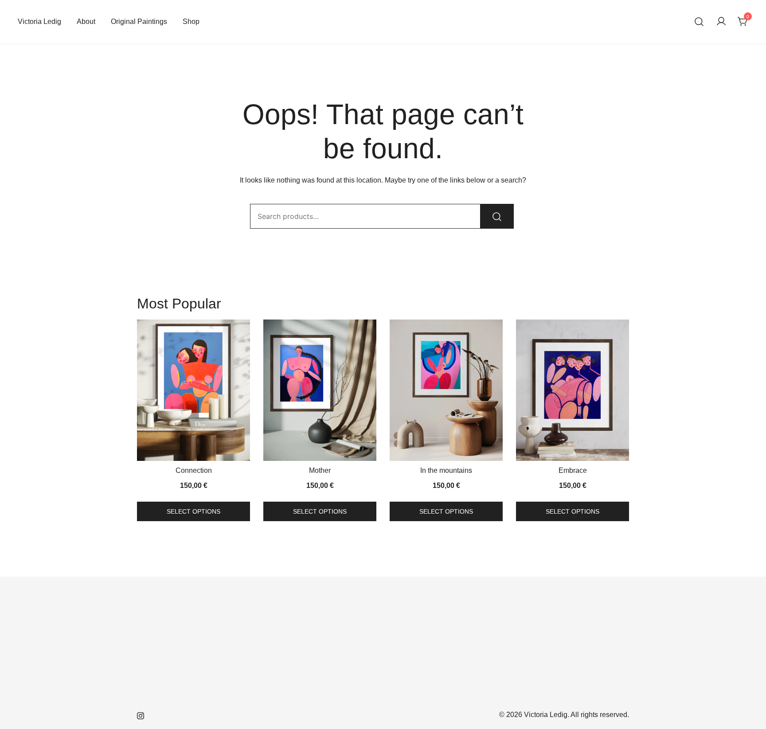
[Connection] (193, 390)
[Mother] (319, 390)
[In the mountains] (446, 390)
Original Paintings (139, 21)
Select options (193, 511)
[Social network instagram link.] (140, 714)
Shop (191, 21)
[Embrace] (572, 390)
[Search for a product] (699, 22)
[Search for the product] (497, 216)
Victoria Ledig (39, 21)
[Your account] (721, 22)
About (86, 21)
